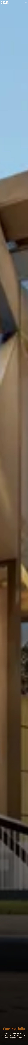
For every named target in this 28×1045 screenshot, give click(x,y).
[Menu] (26, 2)
